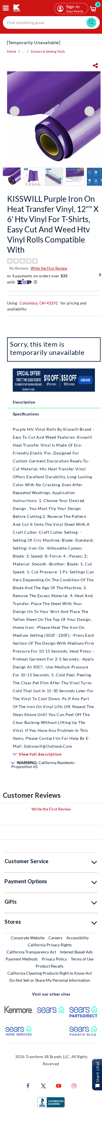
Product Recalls (50, 965)
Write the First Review (49, 268)
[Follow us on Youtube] (58, 1085)
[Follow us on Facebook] (28, 1085)
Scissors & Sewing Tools (48, 51)
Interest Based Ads (76, 951)
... (23, 51)
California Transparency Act (31, 951)
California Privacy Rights (50, 944)
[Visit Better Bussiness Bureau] (51, 1101)
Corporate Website (28, 937)
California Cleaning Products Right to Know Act (49, 973)
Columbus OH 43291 (39, 303)
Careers (55, 937)
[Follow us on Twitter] (43, 1085)
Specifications (26, 413)
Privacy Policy (54, 959)
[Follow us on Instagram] (74, 1085)
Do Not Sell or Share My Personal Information (49, 980)
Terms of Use (82, 959)
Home (11, 51)
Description (24, 402)
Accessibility (77, 937)
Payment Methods (22, 959)
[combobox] (51, 22)
